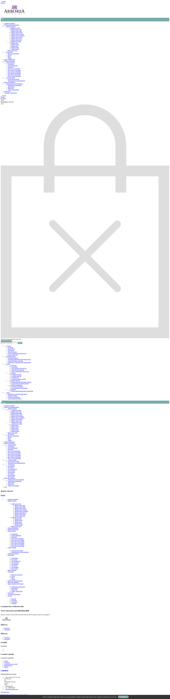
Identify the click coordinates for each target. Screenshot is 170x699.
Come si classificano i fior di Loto (20, 371)
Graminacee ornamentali (14, 85)
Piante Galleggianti (9, 59)
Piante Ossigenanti (9, 61)
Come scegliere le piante (14, 398)
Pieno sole (11, 88)
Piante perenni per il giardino (13, 83)
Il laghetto (12, 389)
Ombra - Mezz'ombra (13, 90)
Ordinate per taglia (14, 41)
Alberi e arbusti (12, 570)
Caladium (13, 603)
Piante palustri (9, 62)
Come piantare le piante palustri (20, 383)
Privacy (6, 661)
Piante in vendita (12, 395)
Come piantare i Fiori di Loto (19, 368)
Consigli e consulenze (14, 397)
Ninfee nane (14, 43)
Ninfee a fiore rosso (16, 38)
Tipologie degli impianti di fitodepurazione (19, 359)
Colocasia (14, 600)
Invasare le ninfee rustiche (18, 379)
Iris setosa (11, 473)
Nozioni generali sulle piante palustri (21, 382)
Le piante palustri (14, 380)
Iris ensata (11, 467)
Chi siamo (10, 347)
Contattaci (4, 670)
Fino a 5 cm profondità (14, 68)
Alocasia (13, 599)
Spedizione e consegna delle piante (17, 394)
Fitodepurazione (10, 356)
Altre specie (11, 476)
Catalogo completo (9, 23)
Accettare (123, 697)
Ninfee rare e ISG (12, 50)
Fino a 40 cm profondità (14, 74)
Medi (9, 56)
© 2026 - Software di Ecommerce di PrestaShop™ (14, 695)
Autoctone (7, 91)
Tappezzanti (11, 87)
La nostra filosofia (13, 355)
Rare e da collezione (9, 82)
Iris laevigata (11, 472)
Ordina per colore (14, 28)
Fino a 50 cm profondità (14, 76)
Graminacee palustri (13, 553)
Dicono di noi (11, 349)
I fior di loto (12, 365)
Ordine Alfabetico (13, 65)
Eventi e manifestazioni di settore (17, 353)
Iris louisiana (11, 466)
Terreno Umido (9, 77)
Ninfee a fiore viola (16, 40)
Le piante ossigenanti (15, 385)
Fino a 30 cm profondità (14, 73)
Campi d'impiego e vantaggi (15, 361)
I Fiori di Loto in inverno (17, 370)
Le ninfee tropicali (16, 376)
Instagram (7, 629)
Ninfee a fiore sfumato (17, 34)
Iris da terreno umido (13, 79)
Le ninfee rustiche (16, 374)
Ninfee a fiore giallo (16, 31)
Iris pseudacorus (12, 469)
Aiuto (7, 392)
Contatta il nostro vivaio (11, 664)
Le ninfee (11, 373)
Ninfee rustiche (9, 26)
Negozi (6, 667)
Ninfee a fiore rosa (16, 29)
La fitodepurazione (13, 358)
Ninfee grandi (15, 44)
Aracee (10, 596)
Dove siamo (11, 350)
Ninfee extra (14, 46)
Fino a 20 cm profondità (14, 71)
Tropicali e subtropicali (10, 93)
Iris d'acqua (9, 464)
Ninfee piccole (15, 49)
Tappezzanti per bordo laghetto (16, 80)
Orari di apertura (12, 352)
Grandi (10, 58)
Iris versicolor (11, 470)
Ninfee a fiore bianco (17, 37)
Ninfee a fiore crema (16, 32)
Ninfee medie (15, 47)
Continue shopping (6, 341)
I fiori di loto (14, 367)
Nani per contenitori (13, 53)
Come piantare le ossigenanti (19, 388)
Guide (7, 364)
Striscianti (10, 67)
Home (3, 495)
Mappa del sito (8, 665)
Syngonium (14, 602)
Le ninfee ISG (15, 377)
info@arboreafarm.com (11, 689)
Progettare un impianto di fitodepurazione (19, 362)
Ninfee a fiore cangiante (18, 35)
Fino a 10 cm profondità (14, 70)
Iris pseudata (11, 475)
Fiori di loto (8, 52)
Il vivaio (7, 346)
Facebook (7, 628)
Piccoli (9, 55)
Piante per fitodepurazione (11, 25)
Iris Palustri (11, 64)
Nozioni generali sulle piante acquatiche (22, 391)
